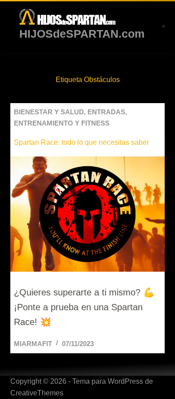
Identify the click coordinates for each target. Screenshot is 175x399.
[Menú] (163, 26)
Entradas (106, 112)
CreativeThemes (36, 393)
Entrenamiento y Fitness (61, 123)
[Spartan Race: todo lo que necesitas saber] (87, 214)
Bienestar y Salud (49, 112)
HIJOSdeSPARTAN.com (81, 33)
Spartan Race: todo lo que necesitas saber (81, 142)
